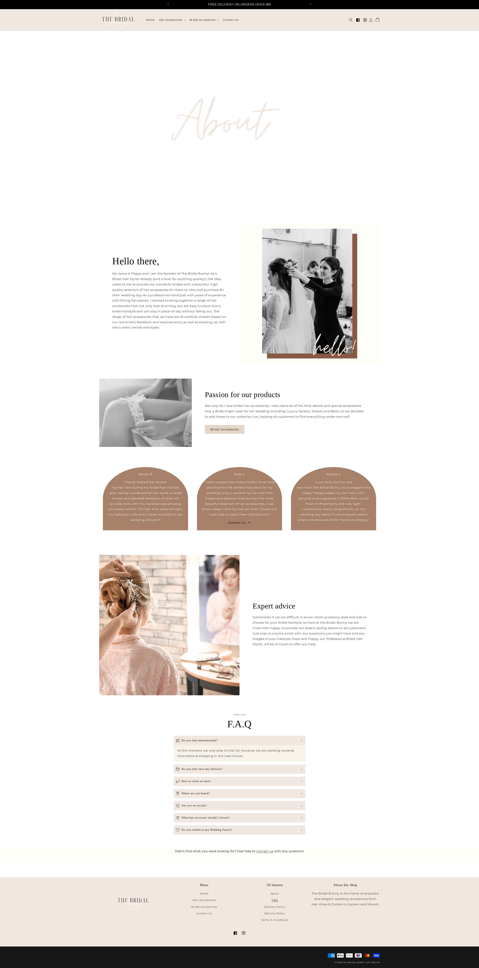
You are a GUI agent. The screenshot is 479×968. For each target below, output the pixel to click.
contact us (264, 851)
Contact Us (204, 913)
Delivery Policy (275, 907)
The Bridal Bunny (353, 962)
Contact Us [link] (237, 522)
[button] (170, 5)
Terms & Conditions (275, 920)
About (275, 893)
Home (204, 893)
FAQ (275, 900)
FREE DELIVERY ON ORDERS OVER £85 (239, 4)
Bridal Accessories (225, 429)
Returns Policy (274, 913)
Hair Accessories (204, 900)
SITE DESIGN (373, 962)
